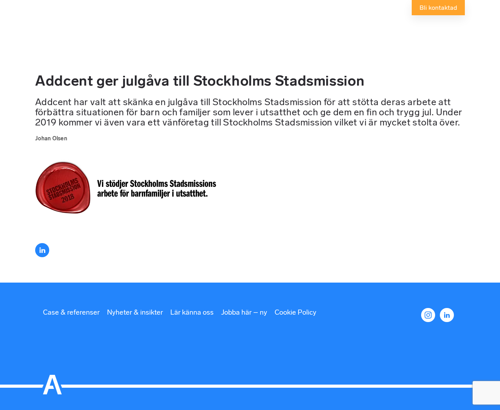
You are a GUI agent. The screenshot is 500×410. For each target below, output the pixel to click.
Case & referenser (71, 312)
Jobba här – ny (244, 312)
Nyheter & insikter (135, 312)
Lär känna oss (192, 312)
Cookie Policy (295, 312)
